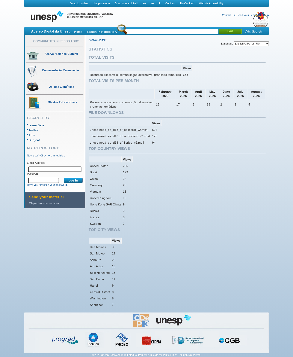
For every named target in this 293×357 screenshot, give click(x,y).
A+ (144, 3)
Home (78, 31)
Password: (33, 173)
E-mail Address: (36, 162)
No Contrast (187, 3)
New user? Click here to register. (46, 155)
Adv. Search (253, 31)
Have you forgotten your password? (47, 184)
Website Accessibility (211, 3)
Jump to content (79, 3)
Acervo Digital (97, 40)
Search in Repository (102, 31)
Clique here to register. (44, 203)
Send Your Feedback (249, 15)
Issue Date (36, 125)
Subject (34, 140)
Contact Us (228, 15)
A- (152, 3)
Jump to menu (101, 3)
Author (34, 130)
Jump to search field (126, 3)
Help (266, 15)
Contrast (170, 3)
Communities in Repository (56, 41)
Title (32, 135)
